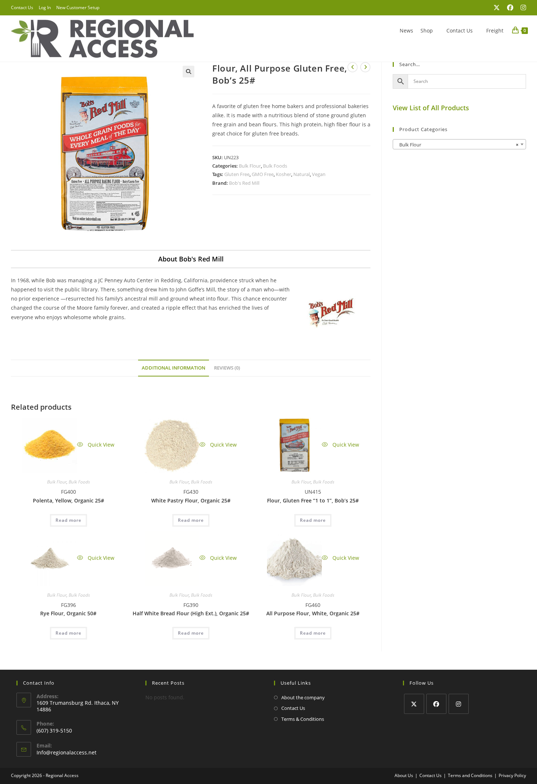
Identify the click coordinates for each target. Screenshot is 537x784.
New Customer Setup (77, 7)
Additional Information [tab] (173, 368)
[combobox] (459, 144)
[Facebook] (436, 704)
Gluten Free (237, 174)
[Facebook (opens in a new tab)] (510, 7)
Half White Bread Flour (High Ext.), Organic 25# (191, 613)
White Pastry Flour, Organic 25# (191, 500)
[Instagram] (459, 704)
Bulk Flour (250, 165)
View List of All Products (431, 107)
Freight (494, 30)
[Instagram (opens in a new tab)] (521, 7)
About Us (404, 775)
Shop (426, 30)
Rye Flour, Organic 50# (68, 613)
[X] (414, 704)
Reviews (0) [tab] (227, 368)
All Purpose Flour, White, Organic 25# (312, 613)
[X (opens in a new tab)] (496, 7)
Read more (68, 520)
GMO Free (263, 174)
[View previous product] (352, 67)
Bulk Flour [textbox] (457, 144)
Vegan (318, 174)
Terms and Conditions (470, 775)
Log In (45, 7)
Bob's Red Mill (244, 183)
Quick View (100, 444)
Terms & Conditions (302, 719)
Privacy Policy (512, 775)
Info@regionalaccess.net (66, 752)
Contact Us (22, 7)
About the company (303, 697)
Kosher (283, 174)
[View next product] (365, 67)
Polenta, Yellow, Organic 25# (68, 500)
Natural (301, 174)
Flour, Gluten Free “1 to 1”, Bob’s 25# (313, 500)
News (406, 30)
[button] (188, 71)
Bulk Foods (275, 165)
